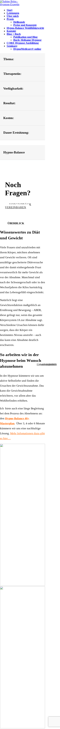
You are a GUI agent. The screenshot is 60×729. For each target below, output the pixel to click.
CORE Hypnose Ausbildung (23, 43)
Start (9, 10)
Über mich (13, 16)
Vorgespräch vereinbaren (18, 206)
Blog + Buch (14, 34)
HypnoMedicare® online (27, 49)
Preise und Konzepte (25, 25)
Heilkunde (19, 22)
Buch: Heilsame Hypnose (27, 40)
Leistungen (13, 13)
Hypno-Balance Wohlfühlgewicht (25, 28)
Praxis (10, 19)
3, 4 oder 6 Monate (47, 364)
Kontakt (11, 31)
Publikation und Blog (25, 37)
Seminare (12, 46)
